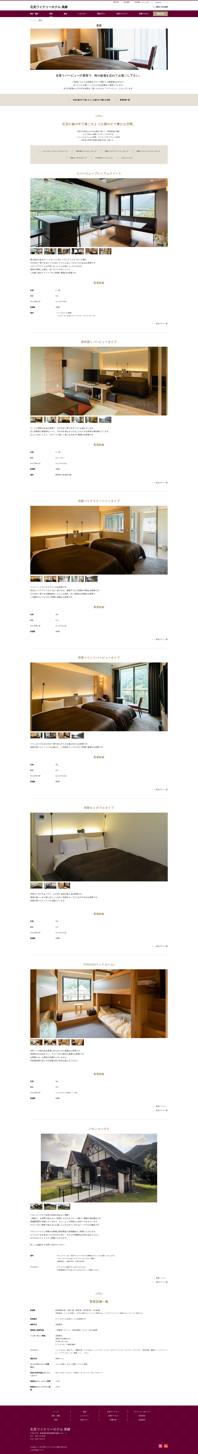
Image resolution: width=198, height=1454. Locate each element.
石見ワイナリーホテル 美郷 (50, 1429)
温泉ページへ (161, 1106)
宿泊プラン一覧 (162, 323)
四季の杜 (113, 1420)
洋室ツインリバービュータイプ (148, 151)
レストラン (84, 1416)
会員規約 (142, 1420)
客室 (56, 1420)
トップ (55, 1412)
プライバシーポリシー (142, 1412)
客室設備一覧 (125, 100)
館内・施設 (56, 1416)
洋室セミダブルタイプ (78, 158)
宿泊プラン (84, 1420)
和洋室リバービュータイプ (86, 151)
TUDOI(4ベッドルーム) (104, 158)
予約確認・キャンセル (141, 2)
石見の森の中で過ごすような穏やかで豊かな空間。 (92, 100)
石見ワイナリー (113, 1412)
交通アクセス (113, 1416)
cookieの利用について (36, 1450)
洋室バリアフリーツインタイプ (116, 151)
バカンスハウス (127, 158)
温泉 (84, 1412)
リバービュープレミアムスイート (55, 151)
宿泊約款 (142, 1416)
